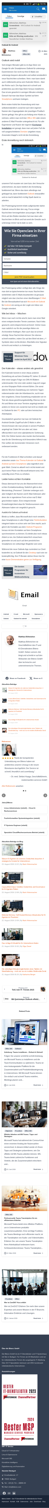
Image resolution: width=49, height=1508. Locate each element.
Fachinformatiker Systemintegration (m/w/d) (22, 818)
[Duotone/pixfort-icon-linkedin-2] (14, 1493)
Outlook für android (20, 618)
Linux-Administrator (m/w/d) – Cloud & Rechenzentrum (19, 809)
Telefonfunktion (40, 520)
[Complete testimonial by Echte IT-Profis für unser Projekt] (24, 749)
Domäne (24, 132)
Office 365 (31, 118)
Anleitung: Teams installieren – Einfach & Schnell (23, 1052)
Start (23, 790)
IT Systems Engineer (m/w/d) (15, 825)
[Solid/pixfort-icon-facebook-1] (4, 1493)
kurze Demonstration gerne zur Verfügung (23, 560)
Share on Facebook (17, 678)
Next (45, 795)
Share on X (38, 678)
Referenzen (6, 741)
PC (19, 410)
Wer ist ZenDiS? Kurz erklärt (15, 1302)
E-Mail (43, 298)
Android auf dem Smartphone (14, 464)
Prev (4, 795)
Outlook (31, 194)
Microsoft (26, 614)
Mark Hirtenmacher (30, 864)
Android (7, 305)
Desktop (32, 553)
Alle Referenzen (8, 786)
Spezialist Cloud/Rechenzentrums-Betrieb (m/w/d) (24, 832)
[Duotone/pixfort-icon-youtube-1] (9, 1493)
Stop (25, 790)
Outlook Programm (34, 527)
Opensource (38, 614)
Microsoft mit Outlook (36, 302)
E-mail (16, 614)
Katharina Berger (29, 974)
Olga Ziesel (27, 946)
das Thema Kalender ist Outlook (29, 460)
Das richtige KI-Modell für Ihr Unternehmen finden (23, 720)
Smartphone (7, 99)
